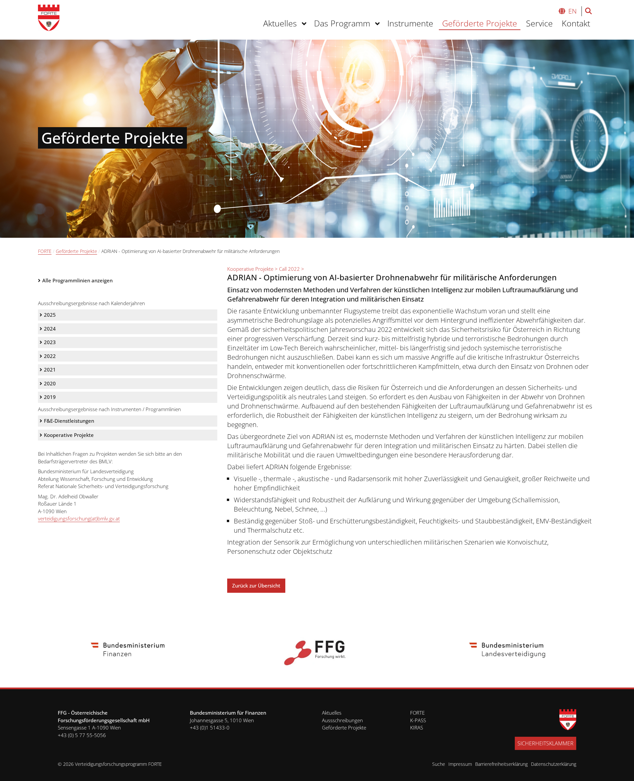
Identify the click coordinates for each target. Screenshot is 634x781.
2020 (50, 383)
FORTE (45, 251)
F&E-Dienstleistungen (69, 420)
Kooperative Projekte (69, 435)
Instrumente (410, 23)
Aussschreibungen (342, 720)
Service (539, 23)
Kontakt (576, 23)
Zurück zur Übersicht (256, 585)
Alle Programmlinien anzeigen (77, 280)
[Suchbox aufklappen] (588, 12)
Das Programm (342, 23)
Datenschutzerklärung (553, 764)
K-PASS (418, 720)
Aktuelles (280, 23)
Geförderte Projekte (479, 23)
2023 (50, 342)
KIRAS (416, 727)
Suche (438, 764)
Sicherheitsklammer (545, 743)
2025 (50, 314)
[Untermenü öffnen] (305, 24)
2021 (50, 369)
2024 (50, 328)
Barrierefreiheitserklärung (501, 764)
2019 (50, 397)
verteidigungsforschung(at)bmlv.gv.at (79, 518)
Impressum (460, 764)
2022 (50, 356)
